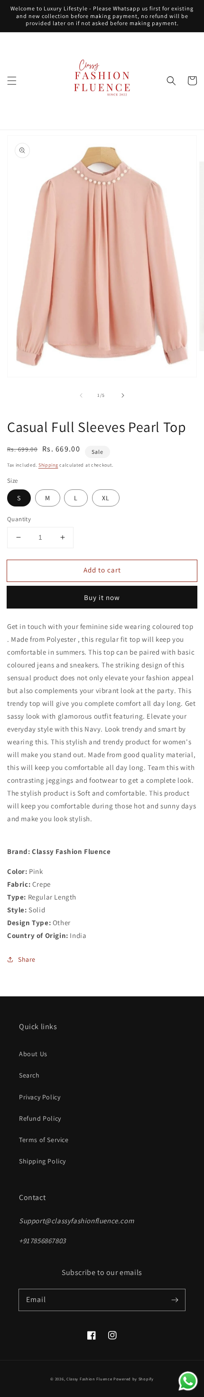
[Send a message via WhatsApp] (188, 1381)
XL (106, 498)
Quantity (19, 519)
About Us (33, 1054)
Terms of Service (44, 1139)
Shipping (48, 465)
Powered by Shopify (133, 1378)
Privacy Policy (39, 1097)
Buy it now (102, 597)
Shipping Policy (42, 1161)
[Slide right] (122, 395)
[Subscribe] (174, 1299)
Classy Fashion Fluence (89, 1378)
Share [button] (27, 959)
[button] (11, 80)
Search (29, 1075)
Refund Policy (40, 1118)
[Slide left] (81, 395)
